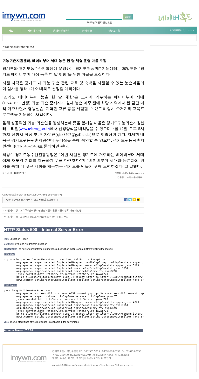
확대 (10, 199)
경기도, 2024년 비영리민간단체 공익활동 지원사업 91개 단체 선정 (49, 210)
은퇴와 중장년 (18, 46)
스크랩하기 (52, 199)
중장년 (30, 46)
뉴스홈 (5, 46)
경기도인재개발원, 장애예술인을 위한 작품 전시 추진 (42, 216)
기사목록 (28, 199)
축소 (18, 199)
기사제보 (190, 30)
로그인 (173, 30)
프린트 (39, 199)
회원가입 (181, 30)
